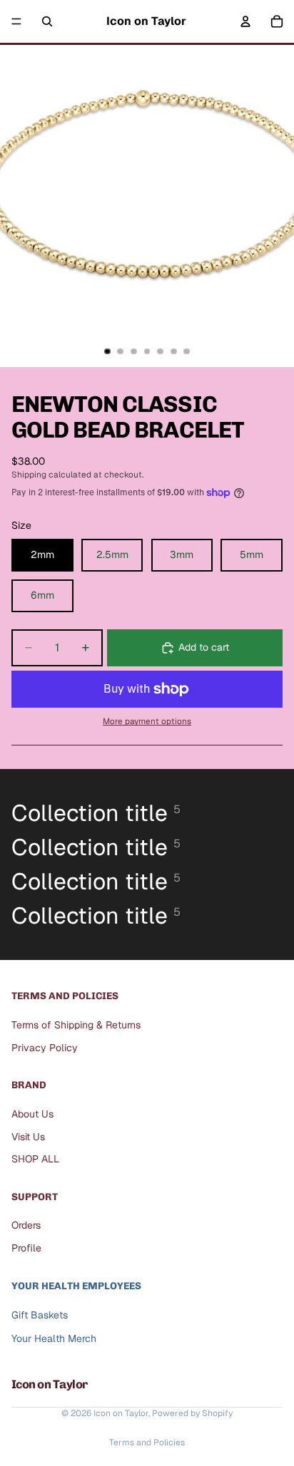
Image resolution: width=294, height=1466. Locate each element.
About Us (32, 1114)
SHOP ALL (35, 1158)
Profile (26, 1248)
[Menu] (16, 21)
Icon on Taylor (120, 1413)
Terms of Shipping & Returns (76, 1024)
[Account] (245, 21)
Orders (26, 1225)
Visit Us (28, 1136)
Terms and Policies (147, 1442)
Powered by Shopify (192, 1413)
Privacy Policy (44, 1047)
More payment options (147, 721)
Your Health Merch (53, 1338)
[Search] (47, 21)
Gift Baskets (39, 1315)
